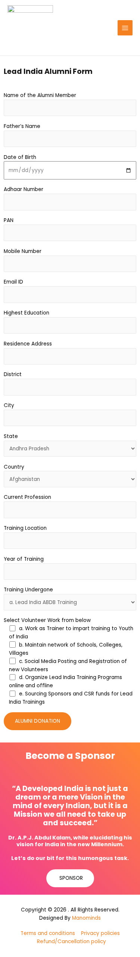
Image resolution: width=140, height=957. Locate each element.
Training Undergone (28, 589)
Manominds (86, 918)
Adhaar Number (23, 189)
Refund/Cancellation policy (71, 941)
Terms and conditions (48, 933)
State (11, 436)
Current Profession (27, 497)
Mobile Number (22, 251)
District (13, 374)
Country (14, 466)
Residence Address (28, 343)
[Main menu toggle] (125, 27)
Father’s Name (22, 126)
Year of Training (24, 559)
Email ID (13, 281)
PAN (8, 220)
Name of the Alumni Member (40, 95)
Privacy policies (100, 933)
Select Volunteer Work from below (47, 620)
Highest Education (26, 312)
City (9, 405)
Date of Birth (20, 157)
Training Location (25, 528)
